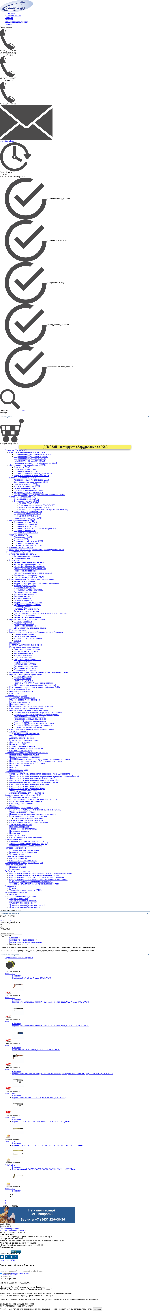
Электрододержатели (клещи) (22, 812)
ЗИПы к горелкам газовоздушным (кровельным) (35, 685)
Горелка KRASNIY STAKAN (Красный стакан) (33, 683)
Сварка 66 (13, 938)
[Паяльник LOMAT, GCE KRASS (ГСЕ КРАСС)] (18, 985)
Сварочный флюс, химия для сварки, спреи (24, 863)
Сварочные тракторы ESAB (26, 524)
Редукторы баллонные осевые (27, 617)
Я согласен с (16, 1273)
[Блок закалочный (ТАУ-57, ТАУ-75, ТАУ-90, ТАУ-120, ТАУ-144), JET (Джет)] (18, 1176)
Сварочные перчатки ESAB (26, 471)
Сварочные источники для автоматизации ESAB (35, 529)
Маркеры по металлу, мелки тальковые (26, 820)
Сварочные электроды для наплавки (25, 787)
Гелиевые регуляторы (23, 658)
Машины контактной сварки (21, 736)
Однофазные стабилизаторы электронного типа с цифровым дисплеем (40, 873)
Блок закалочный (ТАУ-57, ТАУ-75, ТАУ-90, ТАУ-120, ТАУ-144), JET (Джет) (43, 1169)
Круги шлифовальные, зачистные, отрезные (28, 816)
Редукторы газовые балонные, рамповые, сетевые (31, 579)
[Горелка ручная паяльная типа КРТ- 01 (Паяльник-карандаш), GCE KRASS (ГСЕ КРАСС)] (18, 1033)
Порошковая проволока (19, 765)
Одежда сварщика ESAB (25, 469)
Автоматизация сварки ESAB (22, 520)
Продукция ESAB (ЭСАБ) (16, 450)
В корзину (16, 976)
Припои (12, 768)
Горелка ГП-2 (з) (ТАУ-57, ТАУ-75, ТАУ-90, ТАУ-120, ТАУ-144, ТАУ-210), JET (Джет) (47, 1145)
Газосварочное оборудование (18, 552)
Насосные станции (17, 867)
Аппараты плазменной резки (21, 738)
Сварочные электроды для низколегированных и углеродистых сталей (40, 774)
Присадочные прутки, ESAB (26, 516)
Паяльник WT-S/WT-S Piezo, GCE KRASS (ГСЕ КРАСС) (36, 1050)
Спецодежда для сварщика (21, 803)
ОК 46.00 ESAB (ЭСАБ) (29, 503)
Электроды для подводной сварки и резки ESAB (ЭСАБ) (43, 510)
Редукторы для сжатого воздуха (28, 603)
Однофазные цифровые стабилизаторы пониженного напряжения (38, 880)
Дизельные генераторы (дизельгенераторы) (28, 844)
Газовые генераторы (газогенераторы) (26, 846)
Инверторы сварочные (19, 704)
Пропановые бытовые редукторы (28, 590)
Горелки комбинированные (26, 626)
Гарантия (9, 18)
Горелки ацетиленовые (24, 624)
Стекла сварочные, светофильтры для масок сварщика (33, 799)
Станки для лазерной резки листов (24, 907)
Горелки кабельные (22, 679)
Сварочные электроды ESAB (26, 501)
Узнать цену (10, 974)
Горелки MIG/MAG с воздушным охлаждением (34, 723)
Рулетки (12, 888)
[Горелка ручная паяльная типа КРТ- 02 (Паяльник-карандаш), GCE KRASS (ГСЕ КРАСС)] (18, 1009)
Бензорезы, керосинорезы (25, 575)
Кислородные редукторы (25, 586)
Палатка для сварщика (19, 831)
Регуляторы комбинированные (27, 660)
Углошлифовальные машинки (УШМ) (25, 890)
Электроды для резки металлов (23, 791)
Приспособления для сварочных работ (22, 808)
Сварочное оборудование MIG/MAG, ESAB (32, 455)
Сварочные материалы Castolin (23, 861)
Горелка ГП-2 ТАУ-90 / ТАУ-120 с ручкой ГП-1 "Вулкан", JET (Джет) (40, 1122)
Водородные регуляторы (25, 668)
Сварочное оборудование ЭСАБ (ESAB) (27, 452)
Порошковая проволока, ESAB (27, 514)
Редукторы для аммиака (24, 615)
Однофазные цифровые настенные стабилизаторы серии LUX (36, 878)
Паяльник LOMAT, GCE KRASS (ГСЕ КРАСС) (31, 978)
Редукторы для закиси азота (26, 609)
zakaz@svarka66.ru (8, 141)
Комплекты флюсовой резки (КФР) (29, 577)
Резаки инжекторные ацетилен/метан (30, 569)
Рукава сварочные (17, 630)
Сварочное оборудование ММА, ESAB (31, 457)
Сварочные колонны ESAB (26, 533)
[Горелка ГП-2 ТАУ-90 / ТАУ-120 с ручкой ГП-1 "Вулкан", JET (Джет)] (18, 1128)
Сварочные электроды (14, 772)
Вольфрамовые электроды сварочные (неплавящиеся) (33, 782)
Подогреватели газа (23, 662)
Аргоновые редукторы (24, 596)
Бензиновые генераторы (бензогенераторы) (28, 842)
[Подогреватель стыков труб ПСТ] (10, 965)
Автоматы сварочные (18, 732)
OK (23, 410)
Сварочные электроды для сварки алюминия (29, 784)
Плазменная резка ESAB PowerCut (29, 461)
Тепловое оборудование (15, 848)
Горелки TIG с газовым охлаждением (30, 721)
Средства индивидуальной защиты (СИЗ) (23, 795)
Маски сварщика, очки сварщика (23, 797)
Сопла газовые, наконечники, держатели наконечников (38, 713)
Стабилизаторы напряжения (17, 871)
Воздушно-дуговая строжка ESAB (28, 493)
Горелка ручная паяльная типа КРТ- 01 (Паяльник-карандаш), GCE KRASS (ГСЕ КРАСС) (50, 1026)
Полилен (13, 894)
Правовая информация (10, 1228)
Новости (8, 24)
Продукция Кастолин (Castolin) (18, 856)
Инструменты (11, 886)
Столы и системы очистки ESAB (28, 545)
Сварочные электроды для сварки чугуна (27, 789)
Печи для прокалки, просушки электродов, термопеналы (33, 814)
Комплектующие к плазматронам (23, 740)
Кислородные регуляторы (25, 664)
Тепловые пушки (16, 854)
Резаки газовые (16, 560)
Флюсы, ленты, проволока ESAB (28, 512)
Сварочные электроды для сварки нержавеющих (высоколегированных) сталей (44, 776)
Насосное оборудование (15, 865)
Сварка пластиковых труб (20, 751)
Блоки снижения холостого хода (23, 829)
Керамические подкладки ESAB (28, 518)
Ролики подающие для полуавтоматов (26, 748)
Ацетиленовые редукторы (25, 592)
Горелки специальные (23, 681)
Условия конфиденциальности (13, 1230)
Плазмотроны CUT (17, 744)
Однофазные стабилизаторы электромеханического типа (34, 875)
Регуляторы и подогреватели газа (24, 647)
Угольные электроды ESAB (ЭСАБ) (34, 507)
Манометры (14, 643)
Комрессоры (14, 869)
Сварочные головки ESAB (25, 526)
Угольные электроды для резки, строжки (26, 793)
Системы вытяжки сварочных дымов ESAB (33, 474)
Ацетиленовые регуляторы (26, 666)
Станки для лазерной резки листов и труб (27, 905)
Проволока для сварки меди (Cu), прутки (27, 763)
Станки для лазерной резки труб (23, 903)
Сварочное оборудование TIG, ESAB (30, 459)
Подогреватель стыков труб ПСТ (19, 958)
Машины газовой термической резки (25, 700)
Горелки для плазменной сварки (28, 727)
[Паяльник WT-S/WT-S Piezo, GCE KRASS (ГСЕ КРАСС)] (18, 1057)
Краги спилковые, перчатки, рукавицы (25, 801)
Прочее (12, 806)
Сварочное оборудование (16, 696)
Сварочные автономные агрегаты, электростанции (31, 729)
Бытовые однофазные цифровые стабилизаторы (30, 882)
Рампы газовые (16, 694)
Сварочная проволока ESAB (26, 499)
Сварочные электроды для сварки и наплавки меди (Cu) (33, 780)
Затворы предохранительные (27, 556)
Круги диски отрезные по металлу (28, 818)
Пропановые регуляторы (25, 670)
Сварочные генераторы (19, 742)
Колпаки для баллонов (24, 634)
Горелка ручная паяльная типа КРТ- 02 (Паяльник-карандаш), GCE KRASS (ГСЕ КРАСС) (50, 1002)
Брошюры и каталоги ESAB (21, 548)
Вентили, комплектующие (25, 636)
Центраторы (14, 833)
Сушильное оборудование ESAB (28, 490)
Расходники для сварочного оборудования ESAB (35, 463)
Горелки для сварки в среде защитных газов (28, 710)
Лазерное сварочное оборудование (20, 897)
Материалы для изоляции (16, 892)
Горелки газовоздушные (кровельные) (25, 674)
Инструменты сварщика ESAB (27, 486)
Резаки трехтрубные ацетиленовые (29, 567)
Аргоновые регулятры (23, 653)
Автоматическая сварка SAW (26, 734)
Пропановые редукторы (24, 588)
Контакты (9, 20)
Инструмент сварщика (19, 827)
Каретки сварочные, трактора (22, 746)
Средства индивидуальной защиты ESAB (27, 465)
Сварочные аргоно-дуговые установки (26, 708)
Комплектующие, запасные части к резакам (33, 573)
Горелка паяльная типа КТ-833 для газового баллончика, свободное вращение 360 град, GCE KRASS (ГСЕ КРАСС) (62, 1074)
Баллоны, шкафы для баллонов (28, 639)
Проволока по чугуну (18, 770)
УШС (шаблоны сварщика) (20, 825)
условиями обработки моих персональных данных (16, 1273)
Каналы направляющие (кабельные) (30, 719)
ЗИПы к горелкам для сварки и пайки (30, 628)
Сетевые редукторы (23, 607)
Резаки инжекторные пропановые (29, 562)
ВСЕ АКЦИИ (5, 921)
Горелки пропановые (23, 622)
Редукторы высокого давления (27, 605)
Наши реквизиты (7, 1260)
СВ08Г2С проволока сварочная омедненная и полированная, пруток (39, 759)
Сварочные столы (17, 835)
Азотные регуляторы (23, 655)
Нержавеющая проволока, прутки (24, 755)
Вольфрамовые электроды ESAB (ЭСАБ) (37, 505)
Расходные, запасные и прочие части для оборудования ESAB (36, 550)
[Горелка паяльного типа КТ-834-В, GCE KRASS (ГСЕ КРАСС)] (18, 1104)
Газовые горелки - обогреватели (23, 852)
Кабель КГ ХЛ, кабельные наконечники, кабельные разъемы (35, 810)
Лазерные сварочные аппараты (23, 901)
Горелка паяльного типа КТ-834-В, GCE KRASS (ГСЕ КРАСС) (39, 1098)
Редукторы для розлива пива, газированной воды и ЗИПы (34, 687)
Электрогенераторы (13, 839)
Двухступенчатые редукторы (26, 611)
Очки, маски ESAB (22, 467)
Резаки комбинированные (25, 571)
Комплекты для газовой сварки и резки (26, 645)
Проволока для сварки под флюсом (24, 757)
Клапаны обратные (22, 558)
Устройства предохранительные (23, 554)
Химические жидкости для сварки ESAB (31, 480)
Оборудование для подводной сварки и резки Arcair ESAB (39, 495)
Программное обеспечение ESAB (28, 541)
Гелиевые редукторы (23, 600)
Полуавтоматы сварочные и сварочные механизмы (31, 706)
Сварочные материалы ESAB (22, 497)
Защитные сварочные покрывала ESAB (31, 476)
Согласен (97, 1309)
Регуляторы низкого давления (27, 649)
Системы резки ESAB (18, 535)
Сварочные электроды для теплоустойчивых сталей (32, 778)
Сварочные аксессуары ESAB (22, 478)
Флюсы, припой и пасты (19, 858)
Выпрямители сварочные (20, 702)
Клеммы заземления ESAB (26, 484)
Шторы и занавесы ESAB (25, 488)
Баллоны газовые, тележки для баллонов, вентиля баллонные (36, 632)
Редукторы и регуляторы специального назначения (36, 584)
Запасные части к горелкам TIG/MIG (29, 717)
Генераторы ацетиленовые (21, 691)
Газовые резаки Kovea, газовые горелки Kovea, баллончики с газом (38, 672)
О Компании (10, 13)
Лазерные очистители (18, 899)
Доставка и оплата (13, 16)
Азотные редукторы (22, 598)
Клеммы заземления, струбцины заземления (28, 823)
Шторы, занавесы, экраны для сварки (25, 837)
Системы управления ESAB (26, 543)
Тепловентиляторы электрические (24, 850)
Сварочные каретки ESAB (25, 522)
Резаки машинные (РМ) (19, 689)
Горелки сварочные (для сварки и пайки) (27, 619)
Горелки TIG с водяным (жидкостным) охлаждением (36, 715)
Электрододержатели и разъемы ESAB (31, 482)
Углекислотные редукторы (25, 594)
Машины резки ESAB (23, 537)
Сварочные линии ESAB (25, 531)
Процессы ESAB (21, 539)
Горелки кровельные (23, 677)
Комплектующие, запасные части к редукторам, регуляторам (40, 613)
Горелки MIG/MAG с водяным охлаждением (33, 725)
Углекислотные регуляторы (26, 651)
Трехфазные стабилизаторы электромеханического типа (34, 884)
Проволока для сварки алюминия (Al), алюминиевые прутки (35, 761)
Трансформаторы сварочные (22, 698)
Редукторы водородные (24, 581)
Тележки (17, 641)
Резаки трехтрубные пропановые (28, 564)
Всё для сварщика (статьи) (16, 22)
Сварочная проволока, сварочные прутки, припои (26, 753)
